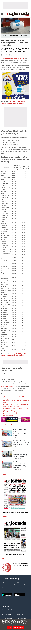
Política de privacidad (18, 627)
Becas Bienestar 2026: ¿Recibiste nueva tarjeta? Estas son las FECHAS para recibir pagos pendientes (15, 413)
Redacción (5, 55)
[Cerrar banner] (29, 621)
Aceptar (9, 627)
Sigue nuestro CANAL (7, 386)
